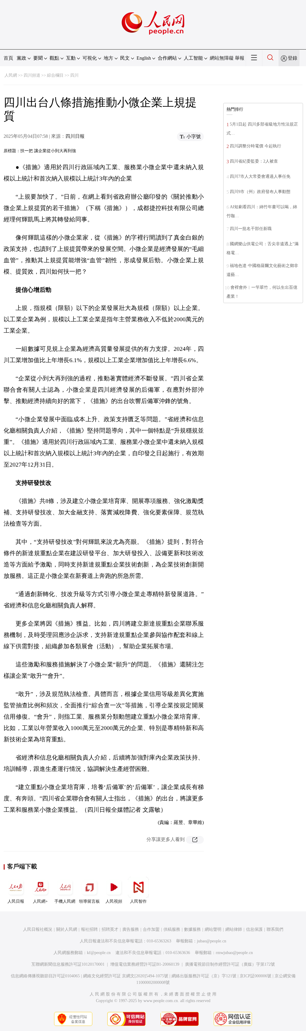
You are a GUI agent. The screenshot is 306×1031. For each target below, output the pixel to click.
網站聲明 (213, 929)
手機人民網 (64, 901)
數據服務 (192, 929)
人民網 (10, 75)
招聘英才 (110, 929)
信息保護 (254, 929)
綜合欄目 (55, 75)
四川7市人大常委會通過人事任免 (260, 176)
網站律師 (233, 929)
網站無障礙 (222, 58)
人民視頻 (113, 901)
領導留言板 (89, 901)
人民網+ (40, 901)
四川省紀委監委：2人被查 (254, 161)
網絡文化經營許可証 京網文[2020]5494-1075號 (125, 976)
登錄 (292, 58)
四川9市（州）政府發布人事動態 (260, 191)
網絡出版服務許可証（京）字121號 (204, 976)
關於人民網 (66, 929)
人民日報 (15, 901)
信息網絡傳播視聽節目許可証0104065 (45, 976)
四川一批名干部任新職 (251, 228)
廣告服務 (130, 929)
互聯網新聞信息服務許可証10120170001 (68, 964)
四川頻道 (32, 75)
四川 (74, 75)
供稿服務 (171, 929)
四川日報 (75, 136)
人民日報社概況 (37, 929)
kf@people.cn (99, 952)
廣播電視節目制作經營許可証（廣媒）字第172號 (230, 964)
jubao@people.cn (211, 941)
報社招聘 (89, 929)
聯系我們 (275, 929)
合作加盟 (151, 929)
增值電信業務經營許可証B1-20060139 (144, 964)
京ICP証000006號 (255, 976)
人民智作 (138, 901)
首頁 (8, 58)
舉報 (239, 58)
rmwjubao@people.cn (234, 952)
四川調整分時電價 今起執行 (255, 146)
